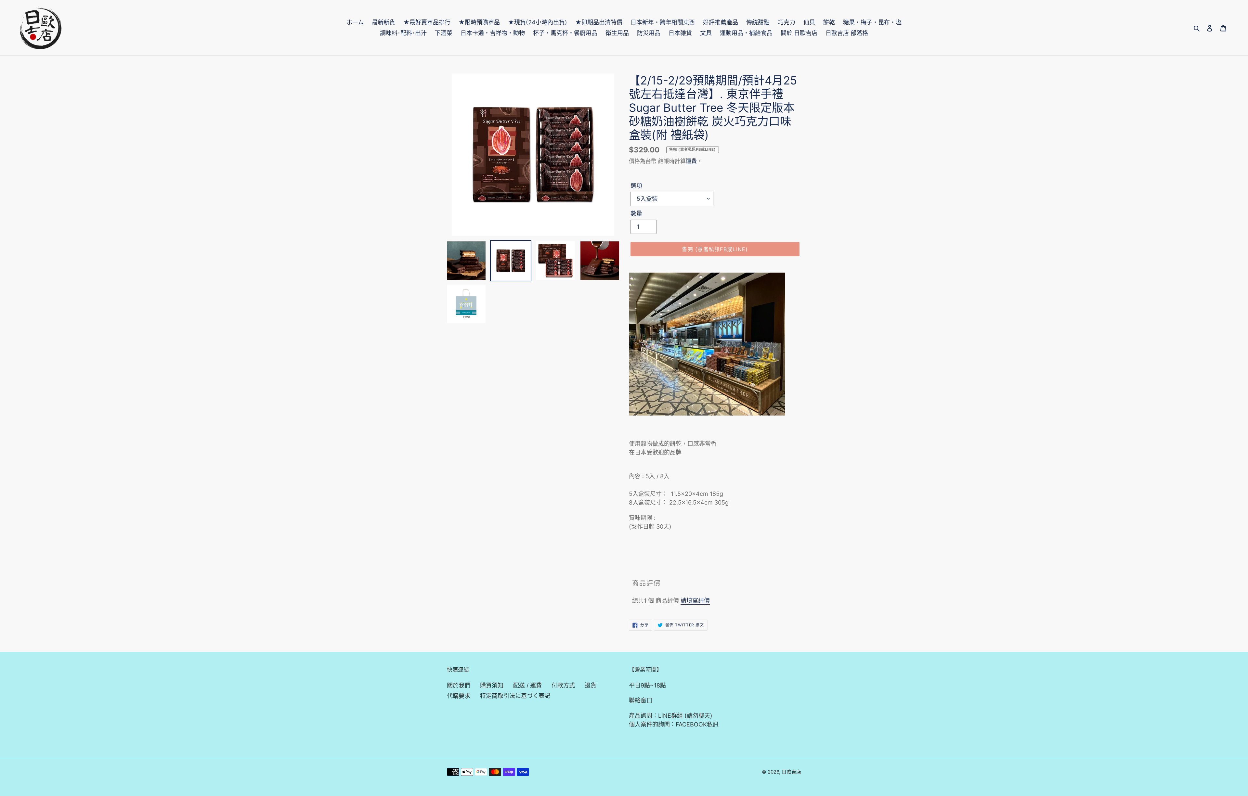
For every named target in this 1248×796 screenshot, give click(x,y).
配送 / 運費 (527, 685)
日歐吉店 (791, 772)
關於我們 (458, 685)
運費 (691, 161)
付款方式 (563, 685)
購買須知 (491, 685)
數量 (636, 213)
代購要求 (458, 695)
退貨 (590, 685)
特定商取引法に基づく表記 (515, 695)
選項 (636, 185)
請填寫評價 (695, 600)
